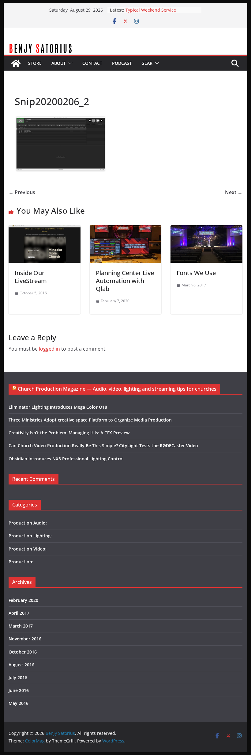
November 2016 (25, 639)
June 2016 (19, 690)
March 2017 (21, 626)
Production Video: (28, 549)
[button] (69, 63)
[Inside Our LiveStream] (44, 229)
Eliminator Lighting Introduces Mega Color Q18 (58, 407)
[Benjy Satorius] (125, 46)
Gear (146, 63)
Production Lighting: (30, 536)
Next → (233, 192)
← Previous (22, 192)
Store (35, 63)
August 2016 (21, 665)
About (58, 63)
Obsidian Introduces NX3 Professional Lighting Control (66, 459)
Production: (21, 562)
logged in (49, 348)
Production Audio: (28, 523)
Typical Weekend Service (151, 10)
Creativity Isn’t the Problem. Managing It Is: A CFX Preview (69, 433)
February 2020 (23, 600)
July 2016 (18, 677)
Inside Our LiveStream (31, 277)
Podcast (122, 63)
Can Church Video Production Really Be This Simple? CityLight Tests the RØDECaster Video (103, 445)
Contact (92, 63)
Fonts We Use (196, 273)
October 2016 (23, 652)
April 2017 (19, 613)
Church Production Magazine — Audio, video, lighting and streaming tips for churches (117, 388)
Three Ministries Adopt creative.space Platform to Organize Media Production (90, 420)
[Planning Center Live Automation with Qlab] (125, 229)
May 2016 (18, 703)
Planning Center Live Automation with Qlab (125, 281)
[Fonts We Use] (206, 229)
